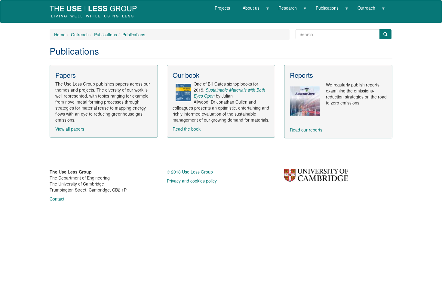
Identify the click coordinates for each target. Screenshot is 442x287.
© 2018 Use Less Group (190, 172)
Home (60, 35)
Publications (324, 10)
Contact (57, 199)
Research (284, 10)
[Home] (95, 11)
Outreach (363, 10)
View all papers (69, 129)
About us (247, 10)
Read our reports (306, 130)
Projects (222, 8)
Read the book (187, 129)
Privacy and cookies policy (192, 181)
